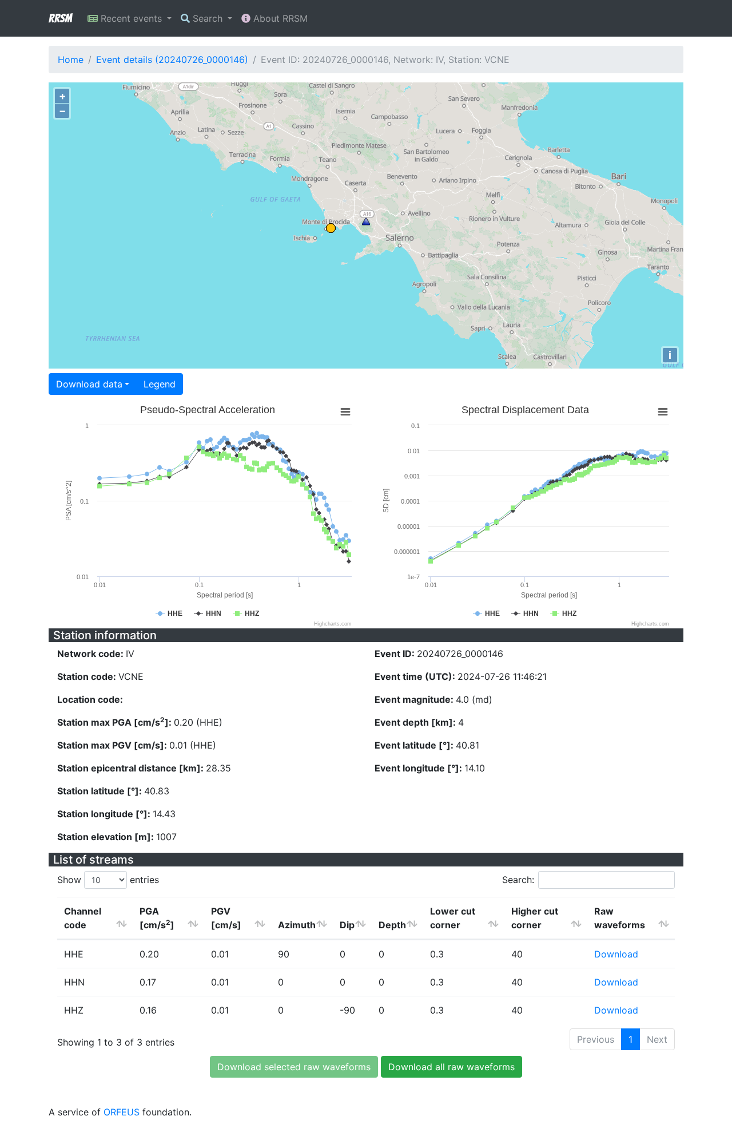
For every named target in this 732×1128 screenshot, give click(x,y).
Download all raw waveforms (451, 1066)
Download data (89, 384)
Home (70, 59)
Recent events (131, 18)
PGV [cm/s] (226, 918)
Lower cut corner (452, 918)
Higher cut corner (534, 918)
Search (207, 18)
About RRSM (279, 18)
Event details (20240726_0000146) (172, 59)
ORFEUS (122, 1112)
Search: (518, 879)
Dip (347, 925)
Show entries (108, 879)
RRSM (60, 18)
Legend (160, 384)
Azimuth (297, 925)
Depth (392, 925)
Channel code (82, 918)
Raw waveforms (619, 918)
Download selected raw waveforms (294, 1066)
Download (616, 954)
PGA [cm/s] (157, 918)
